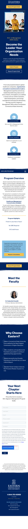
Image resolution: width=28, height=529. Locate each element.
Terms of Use (10, 498)
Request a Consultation (14, 254)
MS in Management (14, 507)
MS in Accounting (14, 503)
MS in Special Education (14, 509)
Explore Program (14, 67)
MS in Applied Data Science (14, 505)
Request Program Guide (14, 6)
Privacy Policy (17, 498)
